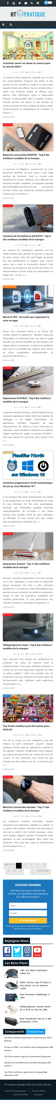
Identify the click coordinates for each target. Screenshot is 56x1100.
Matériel (8, 124)
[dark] (48, 2)
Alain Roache (32, 72)
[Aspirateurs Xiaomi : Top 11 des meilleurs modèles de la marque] (28, 546)
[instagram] (38, 3)
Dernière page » (43, 870)
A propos (38, 1094)
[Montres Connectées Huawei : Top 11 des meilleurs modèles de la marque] (28, 789)
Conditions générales (15, 1091)
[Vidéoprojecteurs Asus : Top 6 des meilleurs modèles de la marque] (28, 627)
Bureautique (10, 287)
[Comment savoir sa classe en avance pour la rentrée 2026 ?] (28, 45)
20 (14, 870)
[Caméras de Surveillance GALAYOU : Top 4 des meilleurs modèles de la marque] (28, 218)
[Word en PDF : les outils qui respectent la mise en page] (28, 299)
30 (21, 870)
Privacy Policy (39, 1091)
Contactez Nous (20, 1094)
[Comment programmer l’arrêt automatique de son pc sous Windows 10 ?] (28, 465)
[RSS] (32, 3)
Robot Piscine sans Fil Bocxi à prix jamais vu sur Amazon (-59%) (35, 985)
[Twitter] (20, 3)
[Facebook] (8, 3)
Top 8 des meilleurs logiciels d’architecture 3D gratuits (27, 1056)
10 (8, 870)
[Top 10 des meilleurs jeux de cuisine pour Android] (28, 708)
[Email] (26, 3)
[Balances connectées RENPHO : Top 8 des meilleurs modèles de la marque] (28, 137)
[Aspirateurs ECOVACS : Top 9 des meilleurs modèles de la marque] (28, 380)
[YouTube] (14, 3)
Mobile (7, 696)
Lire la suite (9, 117)
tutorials (8, 33)
